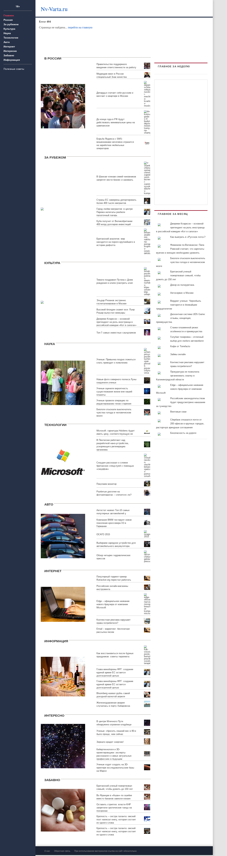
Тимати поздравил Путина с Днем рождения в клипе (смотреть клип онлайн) (114, 282)
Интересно (10, 51)
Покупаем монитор (106, 484)
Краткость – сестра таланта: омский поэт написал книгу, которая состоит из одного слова (116, 819)
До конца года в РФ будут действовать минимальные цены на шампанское (115, 122)
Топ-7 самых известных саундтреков (116, 332)
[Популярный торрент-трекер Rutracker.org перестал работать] (63, 604)
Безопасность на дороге (183, 433)
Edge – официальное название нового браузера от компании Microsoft (112, 604)
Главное (9, 15)
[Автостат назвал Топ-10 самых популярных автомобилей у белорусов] (63, 535)
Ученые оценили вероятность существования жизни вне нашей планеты (114, 391)
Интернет (9, 46)
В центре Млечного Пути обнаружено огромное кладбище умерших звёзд (113, 724)
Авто (7, 42)
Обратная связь (62, 850)
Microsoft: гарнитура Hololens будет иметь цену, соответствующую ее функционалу (115, 433)
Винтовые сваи (178, 411)
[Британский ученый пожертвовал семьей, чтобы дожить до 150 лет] (63, 810)
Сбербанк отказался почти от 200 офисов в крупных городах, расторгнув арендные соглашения (180, 423)
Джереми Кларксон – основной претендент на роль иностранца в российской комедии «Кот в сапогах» (116, 322)
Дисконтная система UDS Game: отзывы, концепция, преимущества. (180, 318)
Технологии (11, 37)
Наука (7, 33)
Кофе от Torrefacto (180, 346)
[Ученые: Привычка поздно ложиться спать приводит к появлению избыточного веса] (63, 382)
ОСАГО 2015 (103, 534)
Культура (9, 28)
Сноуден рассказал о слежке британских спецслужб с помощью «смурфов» (115, 465)
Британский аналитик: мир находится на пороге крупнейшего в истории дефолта (115, 241)
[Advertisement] (147, 8)
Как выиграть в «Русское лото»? (187, 237)
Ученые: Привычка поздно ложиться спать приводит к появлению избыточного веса (115, 362)
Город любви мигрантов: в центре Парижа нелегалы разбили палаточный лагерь (114, 212)
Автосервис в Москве (181, 293)
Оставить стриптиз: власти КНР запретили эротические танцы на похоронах (114, 807)
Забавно (9, 55)
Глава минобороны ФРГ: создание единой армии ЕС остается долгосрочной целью (114, 672)
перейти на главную (80, 27)
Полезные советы (14, 68)
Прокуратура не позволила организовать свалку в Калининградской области (177, 375)
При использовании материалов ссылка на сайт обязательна (105, 850)
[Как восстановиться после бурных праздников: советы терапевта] (63, 676)
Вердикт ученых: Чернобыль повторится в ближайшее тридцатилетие (178, 305)
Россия (8, 19)
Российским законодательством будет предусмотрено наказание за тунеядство (180, 402)
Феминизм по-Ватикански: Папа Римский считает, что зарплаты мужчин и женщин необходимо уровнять (180, 249)
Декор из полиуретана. (182, 285)
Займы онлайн (178, 354)
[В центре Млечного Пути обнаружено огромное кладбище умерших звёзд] (63, 746)
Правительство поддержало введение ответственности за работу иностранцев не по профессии (116, 67)
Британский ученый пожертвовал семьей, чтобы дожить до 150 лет (178, 275)
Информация (12, 59)
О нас (47, 850)
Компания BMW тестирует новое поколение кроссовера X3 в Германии (114, 523)
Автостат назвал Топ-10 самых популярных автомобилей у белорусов (113, 513)
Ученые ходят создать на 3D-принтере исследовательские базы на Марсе (115, 767)
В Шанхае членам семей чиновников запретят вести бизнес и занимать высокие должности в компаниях (116, 179)
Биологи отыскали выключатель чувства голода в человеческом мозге (113, 412)
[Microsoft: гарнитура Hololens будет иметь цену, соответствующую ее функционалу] (63, 462)
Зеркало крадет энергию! (110, 742)
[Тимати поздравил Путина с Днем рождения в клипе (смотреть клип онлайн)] (42, 301)
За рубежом (11, 24)
